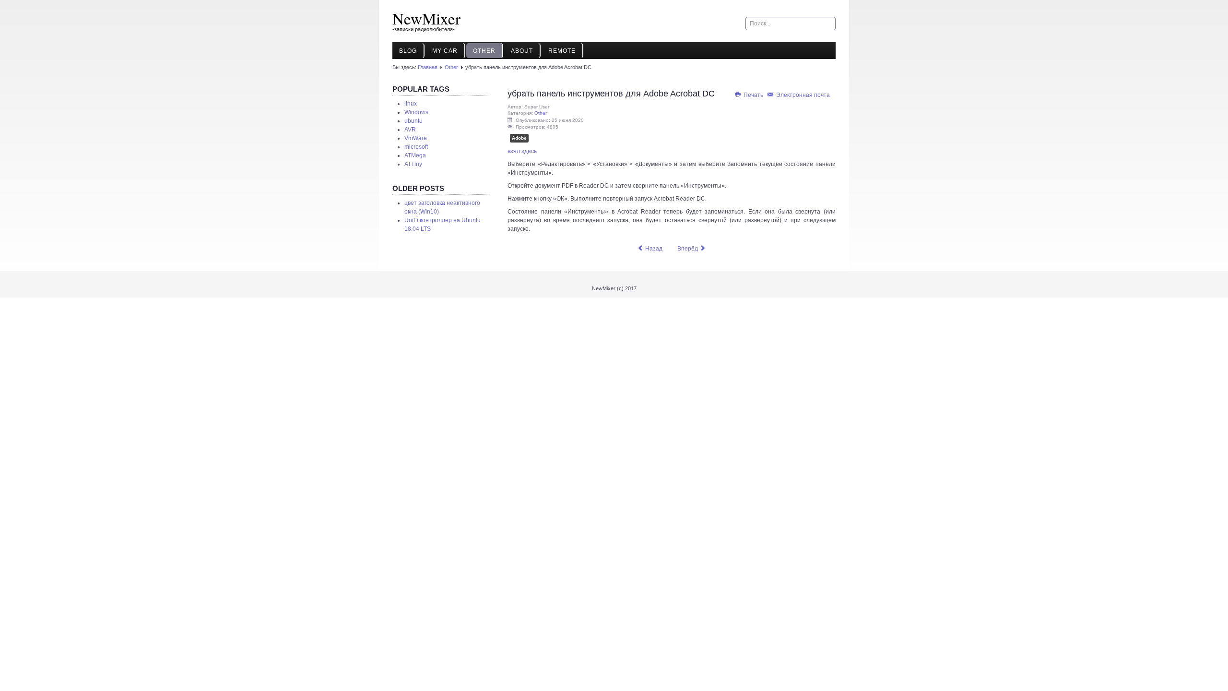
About (522, 51)
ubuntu (413, 121)
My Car (445, 51)
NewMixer (426, 18)
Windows (416, 112)
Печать (753, 95)
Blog (408, 51)
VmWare (415, 138)
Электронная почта (802, 95)
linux (410, 103)
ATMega (415, 155)
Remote (562, 51)
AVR (410, 129)
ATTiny (413, 164)
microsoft (416, 146)
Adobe (519, 138)
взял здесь (522, 151)
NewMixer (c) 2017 (614, 288)
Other (484, 51)
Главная (427, 67)
